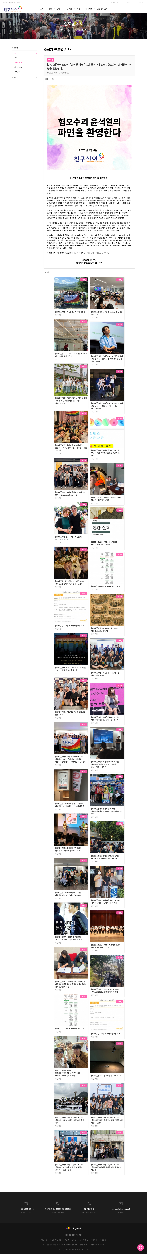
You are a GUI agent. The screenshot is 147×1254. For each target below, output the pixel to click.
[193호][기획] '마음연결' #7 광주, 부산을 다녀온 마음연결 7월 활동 (106, 498)
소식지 (74, 30)
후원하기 (94, 1240)
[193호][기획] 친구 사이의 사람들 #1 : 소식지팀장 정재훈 (69, 538)
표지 (15, 57)
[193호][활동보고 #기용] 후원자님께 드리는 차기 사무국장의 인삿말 (71, 354)
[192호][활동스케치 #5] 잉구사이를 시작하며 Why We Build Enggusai (68, 893)
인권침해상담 (102, 8)
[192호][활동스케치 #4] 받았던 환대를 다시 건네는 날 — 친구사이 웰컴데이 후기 (107, 857)
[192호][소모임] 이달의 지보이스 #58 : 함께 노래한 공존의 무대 (105, 946)
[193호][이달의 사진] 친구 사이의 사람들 (70, 311)
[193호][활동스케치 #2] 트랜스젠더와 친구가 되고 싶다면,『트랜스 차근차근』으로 (106, 453)
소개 (41, 8)
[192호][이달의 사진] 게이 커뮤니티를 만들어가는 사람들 (105, 674)
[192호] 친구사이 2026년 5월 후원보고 (105, 1033)
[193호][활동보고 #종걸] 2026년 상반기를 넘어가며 (106, 313)
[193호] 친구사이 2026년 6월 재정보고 (105, 586)
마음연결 (15, 48)
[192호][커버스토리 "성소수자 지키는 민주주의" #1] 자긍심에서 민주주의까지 (105, 718)
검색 (141, 2)
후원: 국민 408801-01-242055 (11, 2)
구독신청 (17, 72)
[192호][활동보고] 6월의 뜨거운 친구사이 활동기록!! (70, 713)
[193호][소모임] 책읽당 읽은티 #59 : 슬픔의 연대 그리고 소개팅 (104, 543)
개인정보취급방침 (55, 1240)
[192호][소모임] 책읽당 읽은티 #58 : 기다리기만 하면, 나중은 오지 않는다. (68, 938)
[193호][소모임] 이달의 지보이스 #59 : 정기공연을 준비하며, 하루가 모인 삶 (69, 582)
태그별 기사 (18, 67)
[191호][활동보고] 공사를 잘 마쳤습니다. (106, 1075)
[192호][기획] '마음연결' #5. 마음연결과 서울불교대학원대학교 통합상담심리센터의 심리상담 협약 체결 (70, 984)
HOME (63, 30)
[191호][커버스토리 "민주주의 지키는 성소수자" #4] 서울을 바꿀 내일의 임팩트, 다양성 (106, 1167)
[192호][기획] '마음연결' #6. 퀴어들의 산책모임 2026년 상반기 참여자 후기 (105, 990)
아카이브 (88, 8)
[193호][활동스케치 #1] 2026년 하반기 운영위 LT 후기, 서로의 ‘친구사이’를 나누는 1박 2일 (71, 448)
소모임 (24, 77)
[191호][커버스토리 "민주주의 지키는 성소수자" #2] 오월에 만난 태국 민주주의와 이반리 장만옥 (107, 1120)
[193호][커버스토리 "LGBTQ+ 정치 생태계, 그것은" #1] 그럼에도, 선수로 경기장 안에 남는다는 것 (107, 359)
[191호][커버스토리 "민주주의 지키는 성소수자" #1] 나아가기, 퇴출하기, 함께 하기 (69, 1120)
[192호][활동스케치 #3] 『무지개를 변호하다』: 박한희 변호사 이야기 (68, 849)
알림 (58, 8)
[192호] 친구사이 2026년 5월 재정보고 (69, 1028)
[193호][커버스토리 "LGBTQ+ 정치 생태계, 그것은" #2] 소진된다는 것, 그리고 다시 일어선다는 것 (71, 400)
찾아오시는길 (84, 1240)
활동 (50, 8)
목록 (48, 272)
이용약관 (44, 1240)
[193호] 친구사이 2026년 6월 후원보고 (69, 625)
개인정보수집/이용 (70, 1240)
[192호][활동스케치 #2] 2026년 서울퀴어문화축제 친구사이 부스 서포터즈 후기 (106, 811)
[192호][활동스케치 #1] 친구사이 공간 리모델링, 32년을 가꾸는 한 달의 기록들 (69, 804)
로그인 (128, 2)
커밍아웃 (68, 8)
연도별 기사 (82, 30)
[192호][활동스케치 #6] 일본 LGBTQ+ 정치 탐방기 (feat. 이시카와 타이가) (105, 901)
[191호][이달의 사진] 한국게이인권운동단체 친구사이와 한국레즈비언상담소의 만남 (67, 1073)
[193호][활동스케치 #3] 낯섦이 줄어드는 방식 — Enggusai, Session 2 (70, 493)
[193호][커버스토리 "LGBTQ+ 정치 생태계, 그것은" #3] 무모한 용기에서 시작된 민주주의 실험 (107, 406)
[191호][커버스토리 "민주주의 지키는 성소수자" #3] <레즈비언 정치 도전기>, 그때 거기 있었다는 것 (69, 1167)
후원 (78, 8)
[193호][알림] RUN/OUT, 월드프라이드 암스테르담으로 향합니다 (106, 629)
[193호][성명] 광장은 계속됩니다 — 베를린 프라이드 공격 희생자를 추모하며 (71, 668)
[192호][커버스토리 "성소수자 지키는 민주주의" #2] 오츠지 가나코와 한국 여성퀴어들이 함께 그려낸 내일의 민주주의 (70, 759)
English (115, 2)
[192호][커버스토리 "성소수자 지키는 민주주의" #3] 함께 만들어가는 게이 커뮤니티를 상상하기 (105, 764)
